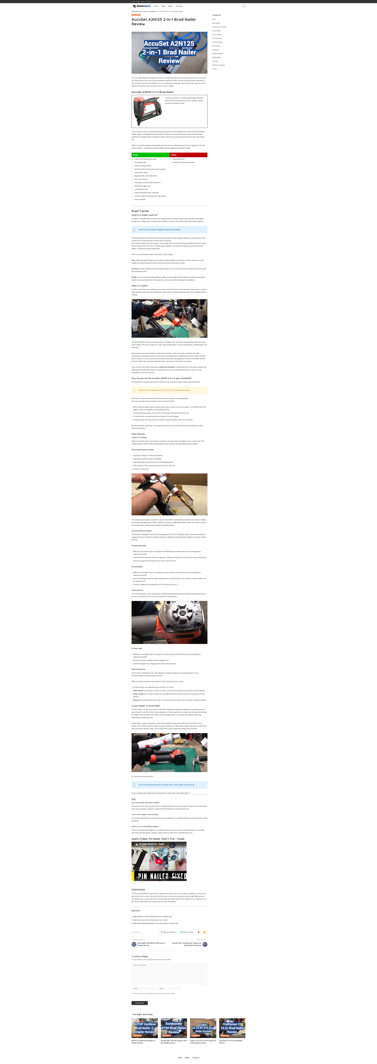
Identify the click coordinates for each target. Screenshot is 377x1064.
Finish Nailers (216, 31)
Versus (214, 69)
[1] (195, 280)
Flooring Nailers (217, 38)
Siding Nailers (216, 57)
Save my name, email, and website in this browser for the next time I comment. (154, 993)
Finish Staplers (217, 34)
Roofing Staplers (217, 53)
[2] (177, 584)
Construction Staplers (219, 27)
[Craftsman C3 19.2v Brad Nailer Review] (232, 1028)
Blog (213, 19)
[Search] (243, 6)
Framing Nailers (217, 42)
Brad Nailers (136, 14)
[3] (190, 793)
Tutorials (215, 61)
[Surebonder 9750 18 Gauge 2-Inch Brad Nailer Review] (174, 1028)
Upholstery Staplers (218, 65)
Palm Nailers (216, 46)
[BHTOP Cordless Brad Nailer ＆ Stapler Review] (145, 1028)
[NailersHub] (141, 6)
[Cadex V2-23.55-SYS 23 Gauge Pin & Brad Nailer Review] (203, 1028)
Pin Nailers (215, 50)
